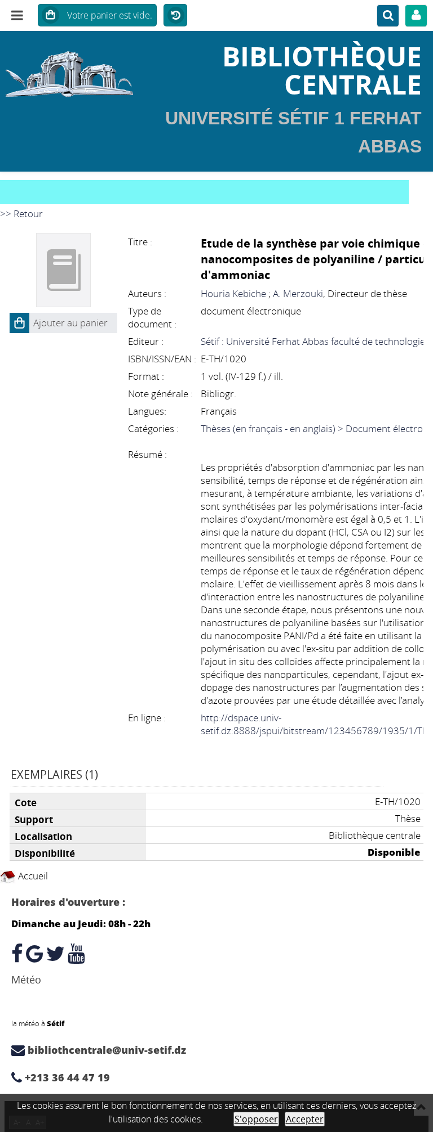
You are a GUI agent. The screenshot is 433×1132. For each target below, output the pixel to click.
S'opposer (256, 1119)
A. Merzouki (298, 293)
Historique (175, 16)
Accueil (32, 875)
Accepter (305, 1119)
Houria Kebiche (233, 293)
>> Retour (21, 213)
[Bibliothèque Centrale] (72, 70)
